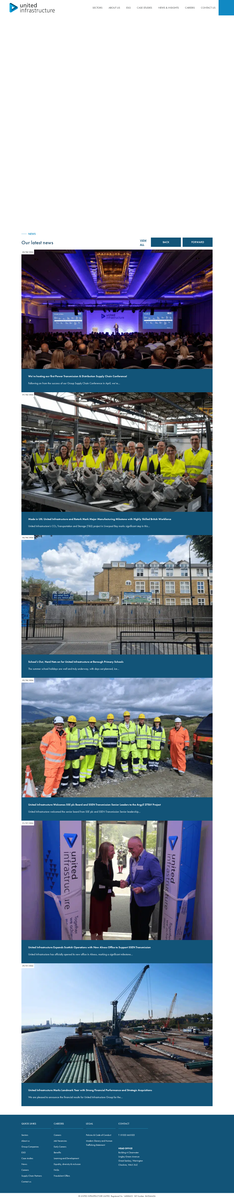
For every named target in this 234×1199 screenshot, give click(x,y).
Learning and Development (66, 1158)
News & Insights (168, 7)
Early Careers (60, 1146)
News (24, 1164)
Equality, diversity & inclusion (67, 1164)
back (166, 242)
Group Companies (30, 1146)
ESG (128, 7)
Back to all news (203, 39)
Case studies (144, 7)
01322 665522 (127, 1134)
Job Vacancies (60, 1140)
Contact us (208, 7)
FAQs (56, 1169)
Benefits (57, 1152)
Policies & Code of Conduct (98, 1134)
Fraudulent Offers (62, 1175)
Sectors (97, 7)
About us (114, 7)
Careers (190, 7)
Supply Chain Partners (31, 1175)
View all (143, 242)
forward (197, 242)
